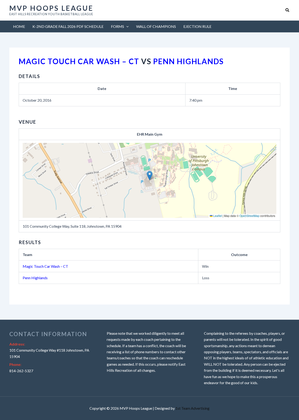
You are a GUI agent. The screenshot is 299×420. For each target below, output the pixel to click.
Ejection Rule (197, 26)
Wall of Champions (156, 26)
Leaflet (217, 216)
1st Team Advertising (192, 408)
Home (19, 26)
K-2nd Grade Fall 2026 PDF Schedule (67, 26)
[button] (287, 10)
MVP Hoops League (51, 8)
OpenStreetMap (249, 216)
